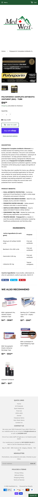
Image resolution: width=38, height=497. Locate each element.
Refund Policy (19, 475)
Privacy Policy (19, 473)
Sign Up (32, 463)
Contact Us (19, 422)
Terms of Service (19, 480)
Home (3, 51)
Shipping (4, 106)
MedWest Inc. (13, 486)
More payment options (10, 136)
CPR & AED (19, 413)
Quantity (4, 111)
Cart (35, 2)
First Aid (19, 411)
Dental (19, 415)
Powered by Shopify (25, 486)
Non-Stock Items (19, 420)
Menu (6, 2)
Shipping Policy (19, 477)
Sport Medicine (19, 408)
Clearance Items (19, 418)
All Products (19, 406)
